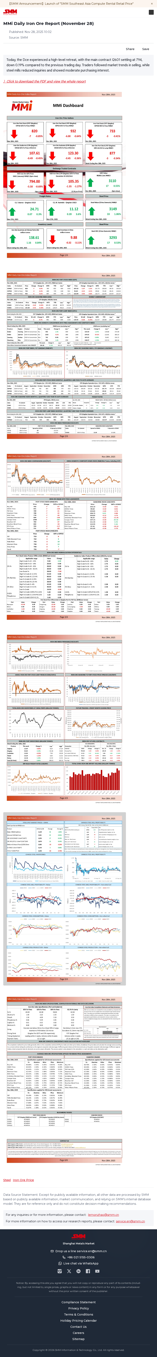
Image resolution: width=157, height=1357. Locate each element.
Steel (7, 1180)
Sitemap (78, 1339)
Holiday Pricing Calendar (78, 1320)
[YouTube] (97, 1271)
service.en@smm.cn (130, 1221)
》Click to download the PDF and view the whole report (44, 81)
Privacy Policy (78, 1308)
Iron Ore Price (23, 1180)
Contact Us (78, 1327)
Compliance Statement (79, 1302)
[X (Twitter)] (69, 1271)
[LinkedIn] (78, 1271)
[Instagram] (60, 1271)
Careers (78, 1333)
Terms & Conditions (78, 1314)
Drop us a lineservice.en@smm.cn (81, 1251)
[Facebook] (88, 1271)
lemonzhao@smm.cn (103, 1215)
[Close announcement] (152, 4)
